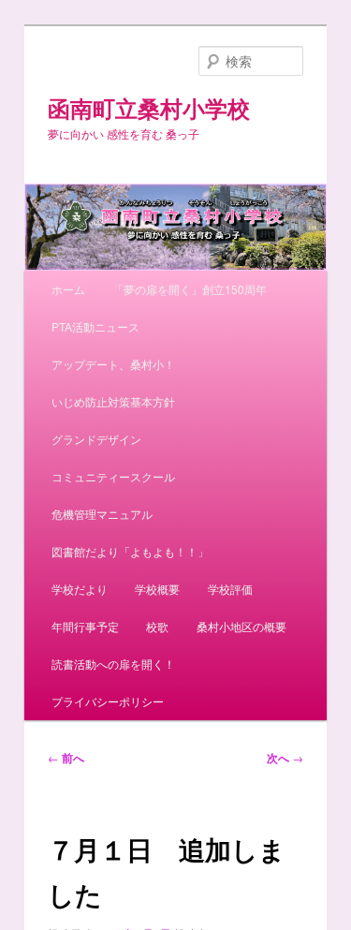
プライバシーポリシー (107, 701)
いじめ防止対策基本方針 (113, 401)
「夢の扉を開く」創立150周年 (189, 289)
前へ (66, 757)
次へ (285, 757)
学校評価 (230, 589)
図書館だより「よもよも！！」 (130, 551)
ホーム (68, 289)
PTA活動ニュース (95, 326)
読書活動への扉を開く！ (113, 664)
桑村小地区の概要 (241, 626)
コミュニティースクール (113, 476)
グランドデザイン (96, 439)
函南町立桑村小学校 (149, 108)
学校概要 (157, 589)
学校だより (79, 589)
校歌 (157, 626)
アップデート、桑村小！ (113, 364)
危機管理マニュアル (102, 514)
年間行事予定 (85, 626)
